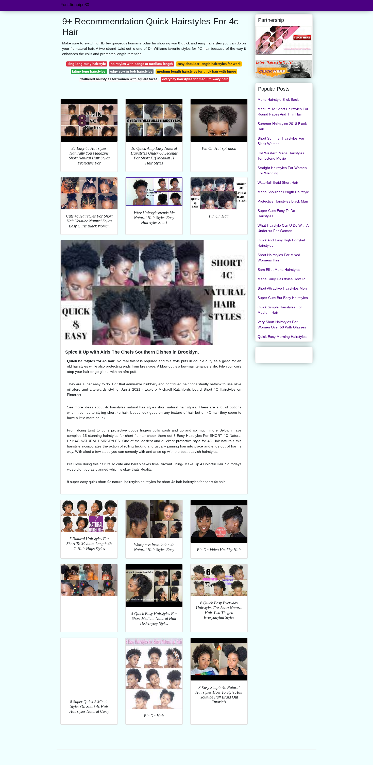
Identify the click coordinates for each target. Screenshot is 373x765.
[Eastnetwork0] (284, 40)
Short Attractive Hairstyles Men (282, 288)
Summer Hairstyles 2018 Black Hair (282, 126)
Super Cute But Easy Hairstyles (283, 298)
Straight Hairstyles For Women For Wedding (282, 170)
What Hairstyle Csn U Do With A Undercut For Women (283, 228)
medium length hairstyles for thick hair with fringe (196, 71)
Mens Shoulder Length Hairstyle (283, 192)
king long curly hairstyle (86, 64)
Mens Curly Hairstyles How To (282, 279)
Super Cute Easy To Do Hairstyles (276, 213)
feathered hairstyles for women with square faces (118, 79)
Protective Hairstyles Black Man (283, 201)
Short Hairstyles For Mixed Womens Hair (279, 257)
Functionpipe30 (74, 4)
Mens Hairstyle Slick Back (278, 99)
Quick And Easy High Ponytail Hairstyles (281, 242)
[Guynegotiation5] (284, 68)
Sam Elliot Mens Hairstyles (279, 270)
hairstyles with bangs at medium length (142, 64)
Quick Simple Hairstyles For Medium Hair (280, 309)
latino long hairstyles (88, 71)
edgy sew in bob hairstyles (131, 71)
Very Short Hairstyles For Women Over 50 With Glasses (282, 324)
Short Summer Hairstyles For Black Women (281, 141)
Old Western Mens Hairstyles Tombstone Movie (281, 155)
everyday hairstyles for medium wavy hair (195, 79)
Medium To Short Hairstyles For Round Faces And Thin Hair (283, 111)
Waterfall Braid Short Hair (278, 182)
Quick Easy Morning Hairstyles (282, 337)
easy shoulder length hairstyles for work (209, 64)
